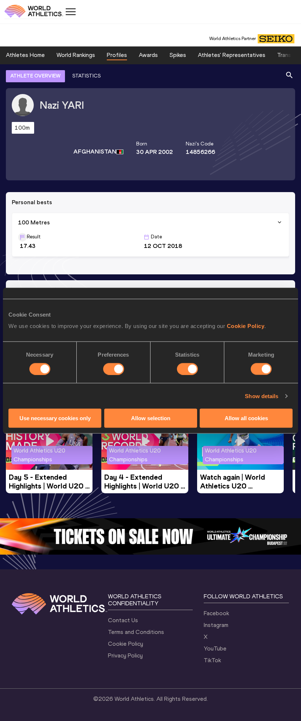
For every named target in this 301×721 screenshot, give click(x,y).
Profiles (117, 54)
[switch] (113, 369)
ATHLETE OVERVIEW (35, 76)
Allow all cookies (246, 418)
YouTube (215, 648)
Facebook (216, 613)
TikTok (212, 660)
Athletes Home (25, 54)
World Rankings (76, 54)
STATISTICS (86, 76)
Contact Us (123, 620)
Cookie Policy (246, 326)
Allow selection (150, 418)
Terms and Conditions (136, 631)
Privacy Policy (125, 655)
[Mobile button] (70, 11)
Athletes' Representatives (231, 54)
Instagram (216, 624)
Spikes (178, 54)
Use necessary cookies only (55, 418)
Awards (148, 54)
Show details (261, 396)
